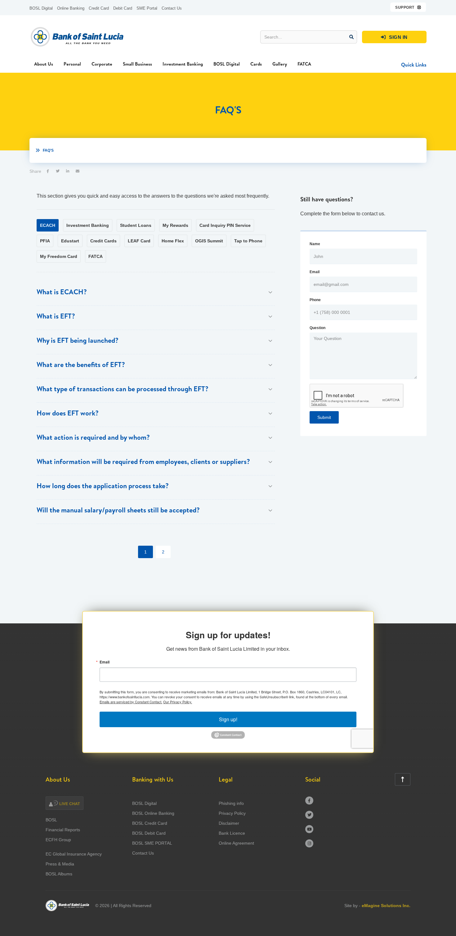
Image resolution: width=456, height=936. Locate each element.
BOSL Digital (41, 8)
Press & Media (60, 863)
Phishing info (231, 803)
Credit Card (99, 8)
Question (317, 328)
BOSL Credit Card (149, 823)
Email (315, 272)
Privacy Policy (232, 813)
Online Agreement (236, 843)
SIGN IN (394, 37)
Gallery (279, 64)
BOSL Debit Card (149, 833)
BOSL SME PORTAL (152, 843)
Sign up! (228, 719)
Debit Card (122, 8)
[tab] (48, 225)
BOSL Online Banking (153, 813)
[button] (408, 7)
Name (315, 244)
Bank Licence (232, 833)
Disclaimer (229, 823)
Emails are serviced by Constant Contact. (131, 701)
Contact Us (172, 8)
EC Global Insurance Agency (74, 853)
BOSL (51, 819)
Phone (315, 300)
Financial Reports (63, 829)
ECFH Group (58, 839)
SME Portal (146, 8)
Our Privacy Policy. (177, 701)
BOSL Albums (59, 873)
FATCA (304, 64)
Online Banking (70, 8)
